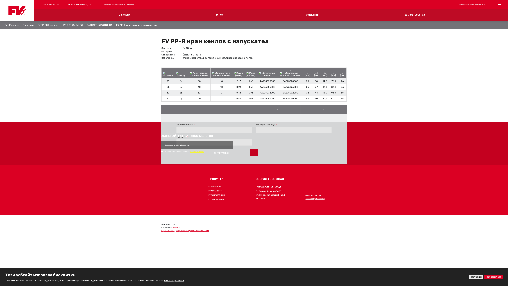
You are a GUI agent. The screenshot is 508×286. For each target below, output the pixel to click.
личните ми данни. (197, 152)
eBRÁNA (176, 227)
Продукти (28, 25)
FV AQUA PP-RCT (215, 187)
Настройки (476, 277)
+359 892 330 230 (51, 4)
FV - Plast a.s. (11, 25)
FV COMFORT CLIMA (216, 199)
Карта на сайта (167, 231)
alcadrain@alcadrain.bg (78, 4)
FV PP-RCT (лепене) (48, 25)
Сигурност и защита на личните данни (192, 231)
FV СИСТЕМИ (124, 15)
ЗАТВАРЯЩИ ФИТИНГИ (99, 25)
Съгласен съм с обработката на (184, 152)
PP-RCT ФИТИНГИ (73, 25)
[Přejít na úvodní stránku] (17, 10)
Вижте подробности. (174, 280)
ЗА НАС (219, 15)
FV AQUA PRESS (215, 191)
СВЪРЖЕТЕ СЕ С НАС (415, 15)
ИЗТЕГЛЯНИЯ (312, 15)
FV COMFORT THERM (216, 195)
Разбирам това (493, 277)
